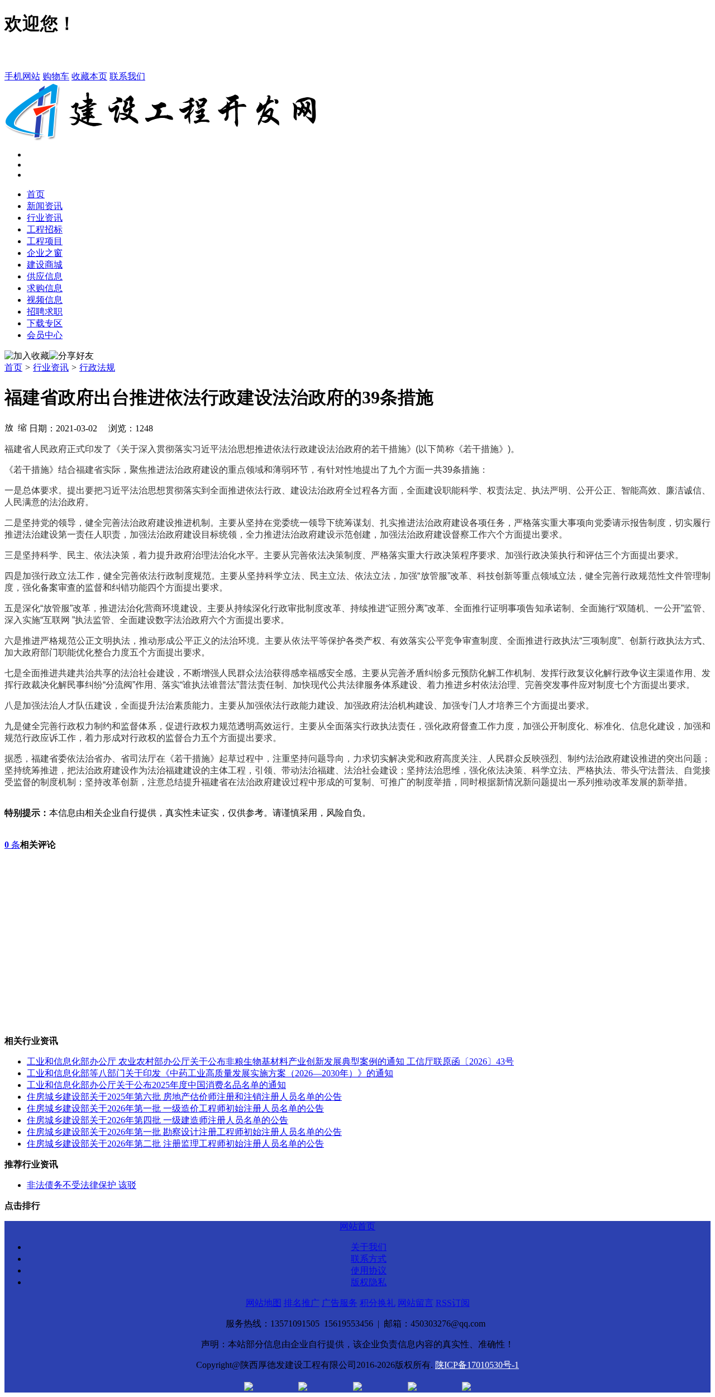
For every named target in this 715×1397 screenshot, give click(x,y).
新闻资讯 (45, 206)
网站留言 (415, 1303)
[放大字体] (8, 426)
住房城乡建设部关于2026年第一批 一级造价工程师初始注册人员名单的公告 (175, 1108)
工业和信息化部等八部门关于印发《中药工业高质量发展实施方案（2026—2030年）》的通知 (210, 1073)
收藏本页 (89, 76)
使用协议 (369, 1270)
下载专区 (45, 323)
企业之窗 (45, 253)
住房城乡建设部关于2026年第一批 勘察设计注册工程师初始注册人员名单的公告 (184, 1132)
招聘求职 (45, 311)
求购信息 (45, 288)
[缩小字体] (22, 426)
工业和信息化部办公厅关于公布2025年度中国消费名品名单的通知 (156, 1085)
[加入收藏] (26, 356)
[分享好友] (71, 356)
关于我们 (369, 1247)
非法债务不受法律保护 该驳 (81, 1185)
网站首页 (357, 1226)
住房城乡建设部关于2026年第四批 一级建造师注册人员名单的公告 (157, 1120)
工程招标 (45, 229)
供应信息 (45, 276)
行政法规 (97, 367)
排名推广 (302, 1303)
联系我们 (127, 76)
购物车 (55, 76)
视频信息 (45, 300)
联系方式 (369, 1258)
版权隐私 (369, 1282)
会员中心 (45, 335)
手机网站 (22, 76)
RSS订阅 (453, 1303)
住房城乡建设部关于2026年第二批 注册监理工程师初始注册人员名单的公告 (175, 1143)
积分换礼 (377, 1303)
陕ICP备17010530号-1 (477, 1365)
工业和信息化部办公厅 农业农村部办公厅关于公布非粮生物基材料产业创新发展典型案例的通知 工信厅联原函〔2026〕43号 (270, 1061)
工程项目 (45, 241)
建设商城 (45, 264)
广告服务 (340, 1303)
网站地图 (264, 1303)
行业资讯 (45, 217)
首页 (36, 194)
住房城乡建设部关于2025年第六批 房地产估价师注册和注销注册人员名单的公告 (184, 1096)
